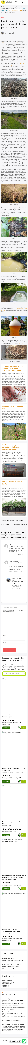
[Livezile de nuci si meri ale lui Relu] (14, 507)
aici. (22, 343)
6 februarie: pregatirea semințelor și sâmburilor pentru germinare (12, 447)
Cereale (10, 825)
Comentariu (6, 614)
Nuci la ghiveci (6, 524)
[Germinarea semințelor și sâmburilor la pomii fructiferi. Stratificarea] (14, 394)
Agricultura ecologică (7, 665)
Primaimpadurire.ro (7, 980)
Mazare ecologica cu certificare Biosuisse (12, 823)
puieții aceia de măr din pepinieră (9, 42)
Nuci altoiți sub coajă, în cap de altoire (12, 964)
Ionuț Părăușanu (15, 32)
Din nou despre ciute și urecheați (10, 966)
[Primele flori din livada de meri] (14, 431)
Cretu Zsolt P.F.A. (17, 831)
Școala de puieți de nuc (8, 958)
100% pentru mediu (11, 2)
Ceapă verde (6, 715)
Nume (4, 629)
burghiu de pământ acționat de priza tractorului (12, 64)
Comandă (6, 728)
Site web (5, 642)
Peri (13, 520)
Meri (2, 17)
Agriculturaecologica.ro (8, 982)
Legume (10, 716)
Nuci (10, 520)
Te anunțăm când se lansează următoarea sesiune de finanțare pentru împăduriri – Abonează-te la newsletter (13, 1020)
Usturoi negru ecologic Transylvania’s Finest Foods (11, 930)
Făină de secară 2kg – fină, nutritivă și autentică (14, 769)
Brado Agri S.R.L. (17, 778)
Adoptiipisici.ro (6, 986)
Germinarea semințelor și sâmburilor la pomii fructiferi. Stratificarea (12, 368)
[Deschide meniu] (25, 2)
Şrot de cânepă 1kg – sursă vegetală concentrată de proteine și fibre (14, 876)
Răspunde (20, 554)
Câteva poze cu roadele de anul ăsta (11, 969)
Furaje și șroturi (12, 879)
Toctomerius (14, 545)
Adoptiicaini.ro (5, 985)
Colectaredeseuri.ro (7, 983)
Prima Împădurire (9, 994)
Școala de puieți (19, 520)
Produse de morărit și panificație (16, 772)
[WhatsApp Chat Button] (24, 1041)
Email (4, 635)
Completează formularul (15, 10)
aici (19, 343)
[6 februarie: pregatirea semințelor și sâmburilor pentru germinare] (14, 470)
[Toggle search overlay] (22, 2)
